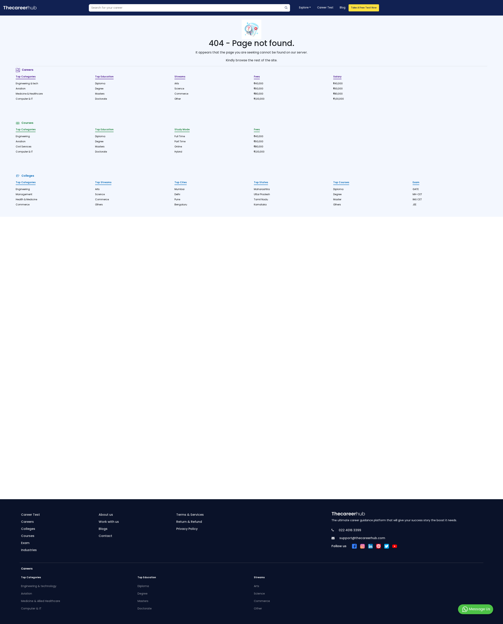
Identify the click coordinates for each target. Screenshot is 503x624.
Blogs (103, 529)
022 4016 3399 (349, 530)
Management (24, 195)
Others (99, 205)
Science (179, 89)
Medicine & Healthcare (29, 94)
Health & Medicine (26, 200)
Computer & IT (24, 99)
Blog (342, 8)
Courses (26, 123)
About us (106, 514)
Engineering (23, 137)
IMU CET (417, 200)
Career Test (325, 8)
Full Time (179, 137)
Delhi (177, 195)
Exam (25, 543)
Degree (99, 89)
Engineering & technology (38, 586)
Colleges (27, 176)
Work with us (109, 522)
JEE (414, 205)
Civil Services (23, 147)
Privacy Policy (187, 529)
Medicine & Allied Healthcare (40, 601)
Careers (27, 70)
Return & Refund (189, 522)
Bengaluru (180, 205)
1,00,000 (259, 99)
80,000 (259, 94)
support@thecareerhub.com (362, 538)
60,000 (259, 89)
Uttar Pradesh (262, 195)
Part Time (179, 142)
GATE (416, 189)
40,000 (259, 84)
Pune (177, 200)
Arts (176, 84)
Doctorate (101, 99)
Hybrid (178, 152)
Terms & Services (190, 514)
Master (337, 200)
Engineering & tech (27, 84)
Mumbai (179, 189)
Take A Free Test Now (364, 8)
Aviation (21, 89)
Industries (29, 550)
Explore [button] (304, 8)
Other (177, 99)
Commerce (181, 94)
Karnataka (260, 205)
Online (178, 147)
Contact (105, 536)
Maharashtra (262, 189)
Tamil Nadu (261, 200)
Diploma (100, 84)
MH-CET (417, 195)
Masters (100, 94)
